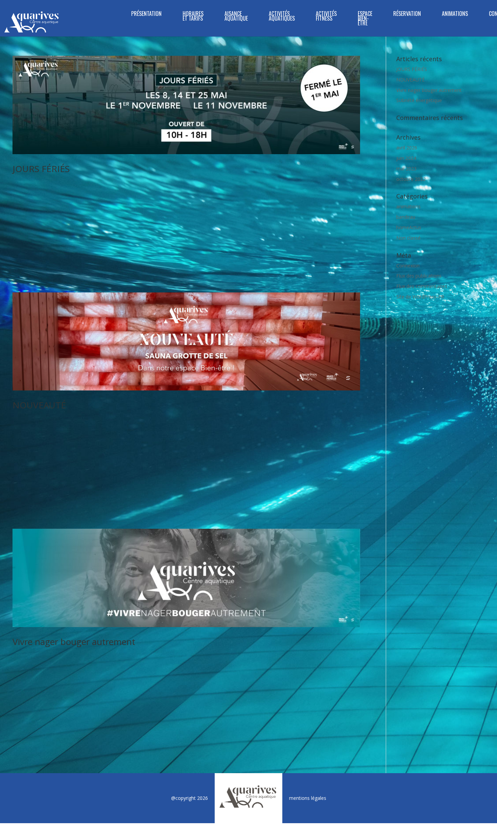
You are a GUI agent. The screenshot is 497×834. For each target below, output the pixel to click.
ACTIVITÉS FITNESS (326, 16)
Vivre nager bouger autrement (74, 642)
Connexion (408, 265)
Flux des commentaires (421, 286)
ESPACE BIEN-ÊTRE (365, 19)
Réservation (407, 14)
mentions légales (307, 798)
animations (408, 206)
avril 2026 (406, 147)
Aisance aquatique (236, 16)
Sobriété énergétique (419, 100)
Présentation (146, 14)
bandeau (405, 217)
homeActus (408, 227)
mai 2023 (406, 168)
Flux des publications (419, 275)
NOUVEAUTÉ (39, 405)
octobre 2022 (411, 179)
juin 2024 (406, 158)
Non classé (408, 238)
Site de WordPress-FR (420, 296)
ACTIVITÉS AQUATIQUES (282, 16)
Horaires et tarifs (193, 16)
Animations (455, 14)
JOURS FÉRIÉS (41, 169)
